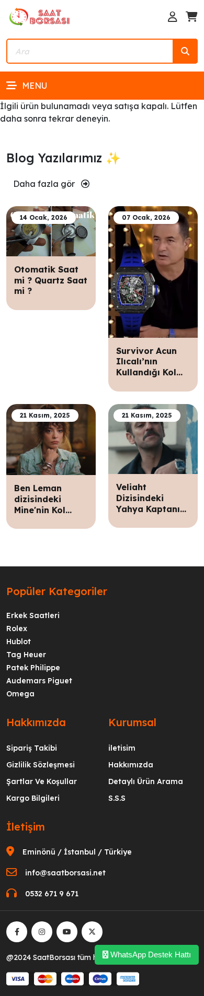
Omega (20, 693)
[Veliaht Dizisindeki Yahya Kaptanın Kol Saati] (153, 438)
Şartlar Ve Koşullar (41, 781)
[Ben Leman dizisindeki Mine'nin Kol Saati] (51, 438)
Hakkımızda (130, 764)
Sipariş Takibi (31, 748)
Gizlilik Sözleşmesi (40, 764)
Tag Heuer (26, 654)
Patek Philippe (33, 667)
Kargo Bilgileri (33, 798)
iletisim (121, 748)
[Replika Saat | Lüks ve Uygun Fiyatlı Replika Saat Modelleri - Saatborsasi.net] (40, 16)
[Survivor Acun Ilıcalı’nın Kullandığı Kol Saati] (153, 271)
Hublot (18, 641)
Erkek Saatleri (33, 615)
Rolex (16, 628)
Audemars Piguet (39, 680)
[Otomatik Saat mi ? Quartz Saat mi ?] (51, 230)
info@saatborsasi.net (65, 873)
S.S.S (117, 798)
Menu (34, 85)
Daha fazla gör (45, 184)
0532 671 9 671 (51, 893)
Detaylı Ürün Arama (145, 781)
